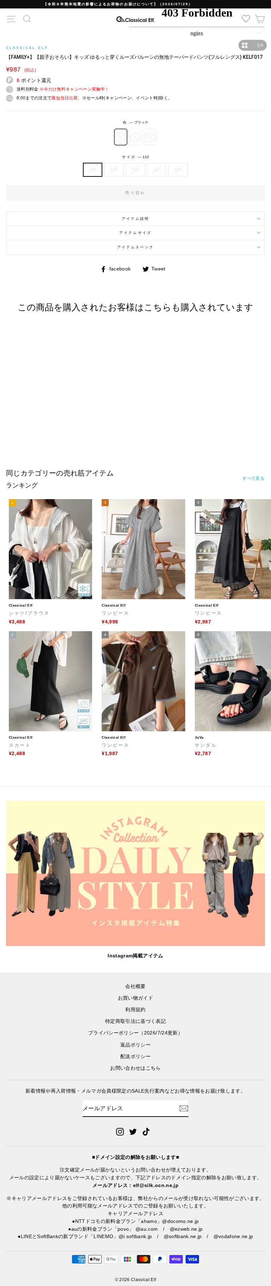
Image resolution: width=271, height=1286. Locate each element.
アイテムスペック (135, 247)
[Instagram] (120, 1131)
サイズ (135, 157)
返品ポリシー (135, 1045)
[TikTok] (146, 1131)
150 (178, 169)
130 (135, 169)
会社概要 (135, 986)
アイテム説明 (135, 218)
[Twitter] (133, 1131)
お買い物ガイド (135, 998)
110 (92, 169)
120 (114, 169)
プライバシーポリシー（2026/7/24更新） (135, 1033)
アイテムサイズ (135, 232)
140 (156, 169)
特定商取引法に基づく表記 (135, 1021)
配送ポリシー (135, 1056)
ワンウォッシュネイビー (150, 137)
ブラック (121, 137)
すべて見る (253, 478)
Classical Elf (27, 48)
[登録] (183, 1108)
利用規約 (135, 1009)
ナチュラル (135, 137)
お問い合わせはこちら (135, 1068)
